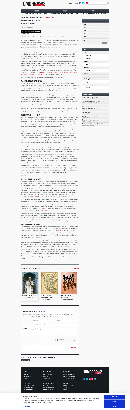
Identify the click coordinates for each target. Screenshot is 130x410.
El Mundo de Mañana (69, 376)
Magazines (32, 17)
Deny (114, 406)
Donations (44, 14)
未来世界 (65, 390)
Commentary (70, 14)
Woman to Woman (88, 76)
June (41, 17)
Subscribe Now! (25, 360)
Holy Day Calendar (29, 385)
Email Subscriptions (48, 374)
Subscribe (88, 58)
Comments (31, 14)
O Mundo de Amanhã (69, 385)
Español (71, 3)
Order (87, 64)
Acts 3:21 (36, 196)
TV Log (97, 14)
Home (23, 17)
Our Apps (26, 392)
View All (76, 268)
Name (24, 321)
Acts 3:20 (44, 187)
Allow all (114, 396)
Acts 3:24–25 (44, 208)
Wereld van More (67, 383)
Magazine (77, 14)
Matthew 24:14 (32, 190)
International (67, 372)
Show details (26, 406)
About (26, 14)
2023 (37, 17)
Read (65, 11)
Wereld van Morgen (68, 381)
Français (76, 3)
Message (25, 328)
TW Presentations (28, 390)
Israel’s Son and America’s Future (46, 296)
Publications (47, 372)
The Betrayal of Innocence (66, 296)
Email (24, 325)
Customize (113, 401)
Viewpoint (103, 14)
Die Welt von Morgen (68, 379)
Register (88, 82)
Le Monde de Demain (68, 374)
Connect (36, 11)
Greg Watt (32, 23)
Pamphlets (86, 73)
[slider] (38, 31)
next (105, 42)
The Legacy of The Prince (29, 295)
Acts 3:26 (60, 230)
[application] (31, 31)
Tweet (77, 20)
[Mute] (35, 31)
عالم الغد (65, 387)
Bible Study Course (55, 14)
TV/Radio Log (27, 376)
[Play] (23, 31)
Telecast (85, 14)
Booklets (63, 14)
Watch (94, 11)
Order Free (38, 14)
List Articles (88, 55)
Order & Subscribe (28, 387)
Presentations (91, 14)
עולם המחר (65, 392)
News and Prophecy (88, 85)
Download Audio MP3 (26, 33)
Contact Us (27, 381)
